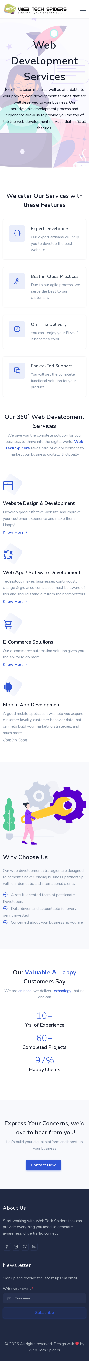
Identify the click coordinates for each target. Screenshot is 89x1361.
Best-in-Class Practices (55, 276)
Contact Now (43, 1165)
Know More (13, 532)
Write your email (18, 1288)
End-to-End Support (51, 366)
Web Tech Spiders (44, 1350)
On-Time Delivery (49, 324)
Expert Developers (50, 229)
